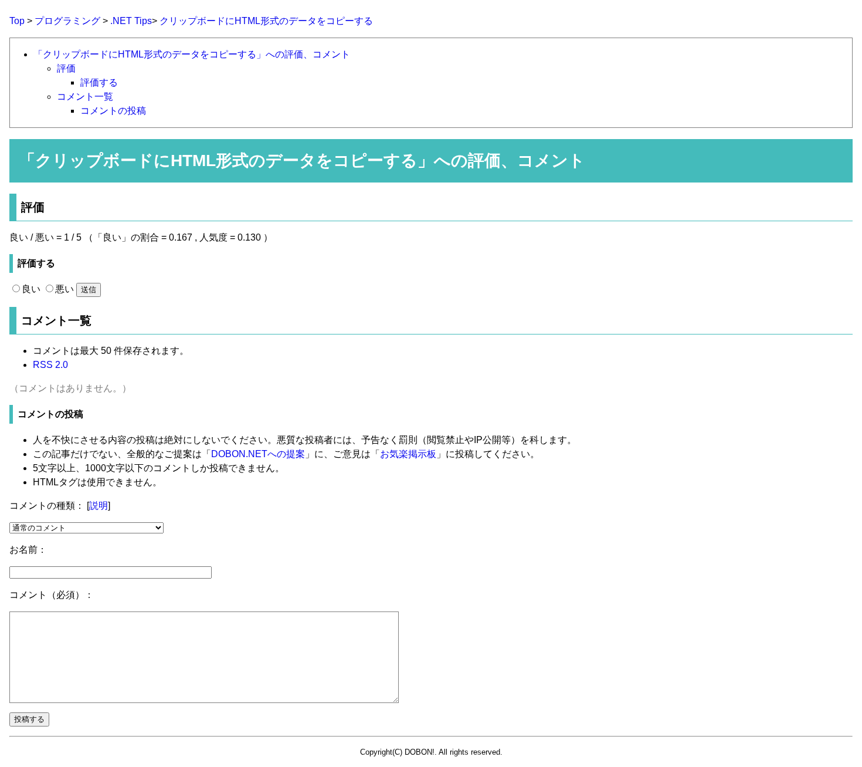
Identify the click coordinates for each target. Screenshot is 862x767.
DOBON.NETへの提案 (258, 454)
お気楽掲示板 (408, 454)
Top (17, 21)
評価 (66, 68)
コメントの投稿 (113, 111)
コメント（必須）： (51, 595)
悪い (64, 289)
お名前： (28, 550)
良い (31, 289)
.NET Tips (131, 21)
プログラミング (67, 21)
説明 (98, 506)
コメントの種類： (46, 506)
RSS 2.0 (50, 365)
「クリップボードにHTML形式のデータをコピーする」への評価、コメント (191, 54)
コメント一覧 (85, 97)
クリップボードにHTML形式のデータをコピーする (266, 21)
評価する (99, 82)
